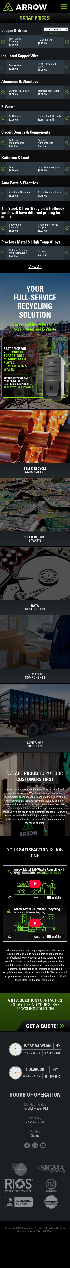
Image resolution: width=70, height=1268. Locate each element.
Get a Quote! (42, 1026)
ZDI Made (48, 1231)
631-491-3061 (52, 1053)
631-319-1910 (52, 1076)
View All (35, 266)
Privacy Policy (34, 1231)
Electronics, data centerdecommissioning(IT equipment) (17, 388)
